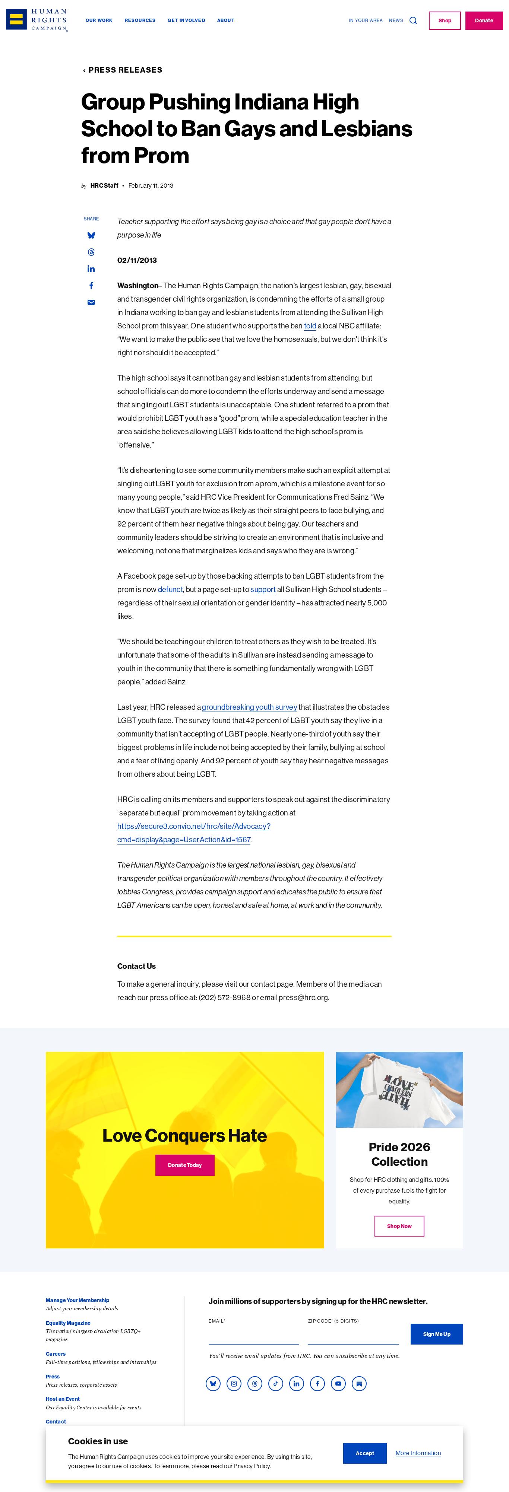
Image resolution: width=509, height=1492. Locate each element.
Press (53, 1376)
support (263, 589)
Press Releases (126, 69)
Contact (56, 1421)
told (310, 325)
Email (231, 1321)
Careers (56, 1354)
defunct (170, 589)
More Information (418, 1453)
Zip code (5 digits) (348, 1321)
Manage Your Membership (77, 1300)
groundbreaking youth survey (249, 707)
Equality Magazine (68, 1323)
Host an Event (63, 1399)
